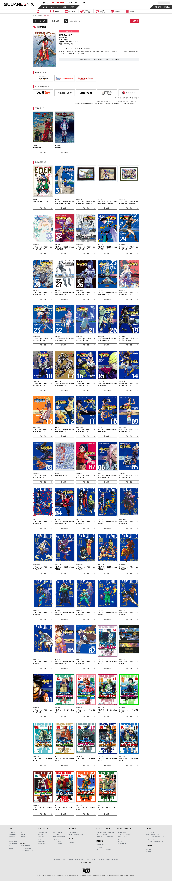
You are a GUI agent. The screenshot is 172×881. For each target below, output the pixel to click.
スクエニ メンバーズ (102, 834)
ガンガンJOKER (42, 839)
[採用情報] (167, 7)
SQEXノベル (56, 839)
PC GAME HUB (122, 843)
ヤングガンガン (41, 841)
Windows (11, 848)
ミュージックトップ (73, 832)
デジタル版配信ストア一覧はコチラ (128, 98)
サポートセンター (91, 859)
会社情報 (148, 849)
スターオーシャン (122, 841)
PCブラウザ (23, 836)
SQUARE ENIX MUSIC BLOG (76, 834)
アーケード (23, 839)
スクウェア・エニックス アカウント (105, 836)
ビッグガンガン (41, 843)
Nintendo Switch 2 (13, 839)
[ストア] (45, 7)
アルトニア (99, 847)
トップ (34, 15)
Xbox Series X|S (13, 843)
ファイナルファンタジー (124, 834)
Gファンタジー (41, 836)
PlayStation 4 (12, 836)
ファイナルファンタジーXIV (27, 848)
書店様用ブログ (57, 859)
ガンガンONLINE (57, 832)
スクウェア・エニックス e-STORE (105, 832)
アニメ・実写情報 (57, 843)
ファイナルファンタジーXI (27, 850)
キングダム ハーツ (122, 836)
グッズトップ (72, 842)
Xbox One (11, 846)
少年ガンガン (41, 834)
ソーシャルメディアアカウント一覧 (155, 836)
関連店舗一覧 (100, 844)
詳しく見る (43, 152)
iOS (21, 832)
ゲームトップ (12, 832)
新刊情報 (40, 15)
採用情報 (148, 851)
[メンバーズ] (54, 7)
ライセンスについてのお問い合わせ (155, 841)
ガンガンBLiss (57, 841)
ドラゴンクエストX (25, 845)
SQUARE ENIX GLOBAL (112, 859)
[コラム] (72, 7)
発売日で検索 (55, 21)
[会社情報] (158, 7)
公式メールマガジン (151, 839)
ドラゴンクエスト (122, 832)
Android (23, 834)
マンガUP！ (56, 834)
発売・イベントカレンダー (152, 834)
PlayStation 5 (12, 834)
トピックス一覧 (150, 832)
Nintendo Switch (13, 841)
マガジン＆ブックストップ (44, 832)
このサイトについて (68, 859)
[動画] (64, 7)
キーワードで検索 (40, 21)
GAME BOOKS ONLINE (59, 836)
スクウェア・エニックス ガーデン (105, 849)
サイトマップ (101, 859)
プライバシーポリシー (80, 859)
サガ (119, 839)
